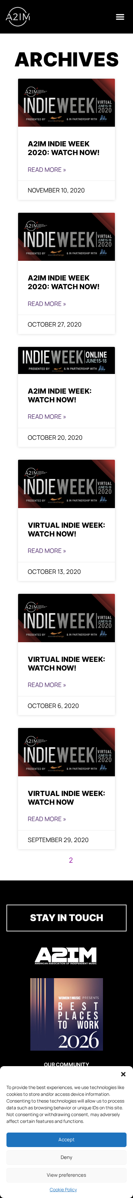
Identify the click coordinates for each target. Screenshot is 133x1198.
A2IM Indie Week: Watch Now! (60, 395)
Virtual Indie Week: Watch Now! (66, 529)
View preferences (66, 1175)
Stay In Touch (66, 917)
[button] (123, 1074)
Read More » (47, 169)
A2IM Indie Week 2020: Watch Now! (63, 148)
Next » (91, 860)
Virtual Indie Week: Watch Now (66, 797)
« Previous (46, 860)
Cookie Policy (63, 1189)
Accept (66, 1139)
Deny (66, 1157)
